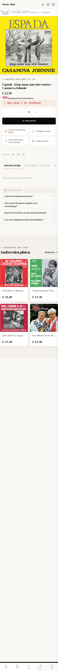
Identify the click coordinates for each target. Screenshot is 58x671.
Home (2, 11)
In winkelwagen (29, 121)
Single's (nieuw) (21, 11)
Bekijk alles (50, 252)
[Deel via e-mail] (18, 154)
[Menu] (53, 4)
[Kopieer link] (23, 154)
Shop (8, 11)
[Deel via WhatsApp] (13, 154)
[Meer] (36, 112)
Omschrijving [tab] (12, 165)
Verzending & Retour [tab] (38, 165)
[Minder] (22, 112)
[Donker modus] (43, 4)
